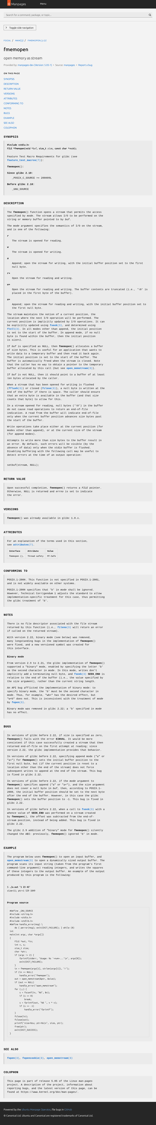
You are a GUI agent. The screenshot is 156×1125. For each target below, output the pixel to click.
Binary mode (15, 656)
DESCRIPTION (11, 83)
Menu (43, 3)
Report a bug (85, 65)
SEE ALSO (9, 122)
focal (7, 40)
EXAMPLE (9, 118)
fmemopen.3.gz (37, 40)
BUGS (7, 113)
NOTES (7, 108)
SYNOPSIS (9, 79)
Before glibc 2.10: (21, 184)
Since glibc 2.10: (20, 173)
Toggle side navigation (21, 27)
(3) (56, 325)
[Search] (149, 15)
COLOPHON (10, 127)
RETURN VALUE (12, 88)
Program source (17, 902)
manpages (69, 65)
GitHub (68, 1109)
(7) (24, 160)
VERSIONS (9, 93)
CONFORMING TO (13, 103)
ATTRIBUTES (10, 98)
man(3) (19, 40)
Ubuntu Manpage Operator (36, 1109)
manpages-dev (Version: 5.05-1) (35, 65)
